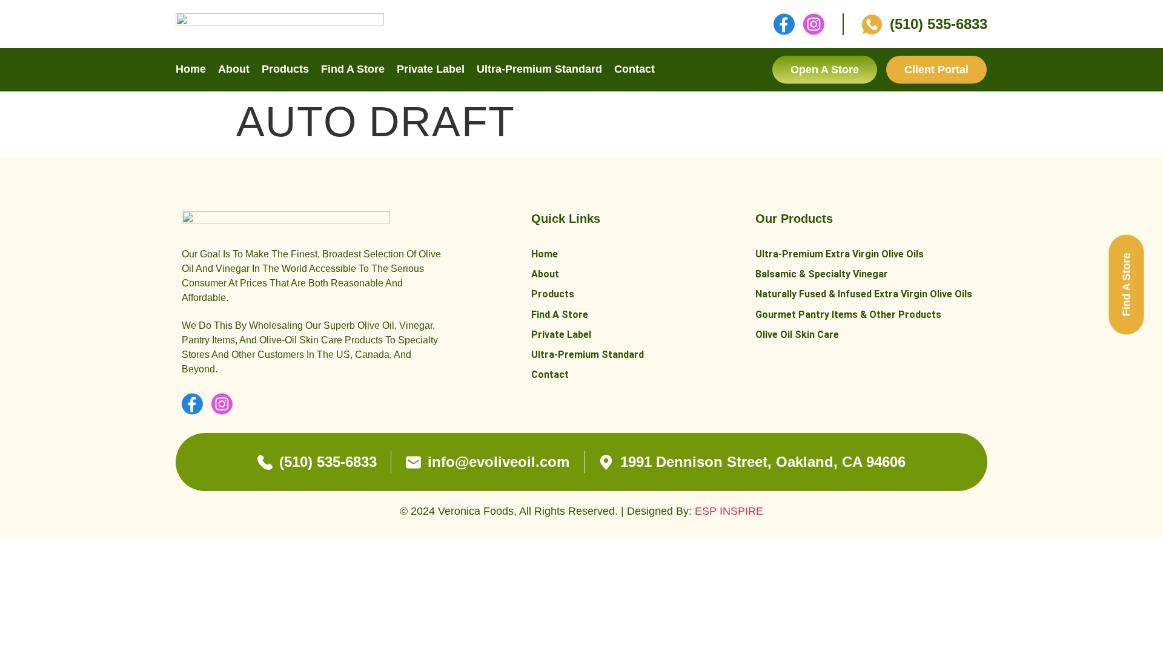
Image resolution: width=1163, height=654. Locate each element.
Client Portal (936, 70)
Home (191, 69)
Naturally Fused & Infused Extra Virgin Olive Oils (863, 294)
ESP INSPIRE (729, 511)
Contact (634, 69)
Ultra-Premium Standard (539, 69)
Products (285, 69)
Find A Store (353, 69)
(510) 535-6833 (938, 24)
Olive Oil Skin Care (797, 334)
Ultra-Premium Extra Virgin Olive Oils (839, 254)
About (234, 69)
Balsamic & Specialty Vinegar (821, 274)
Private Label (431, 69)
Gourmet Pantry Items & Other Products (848, 314)
